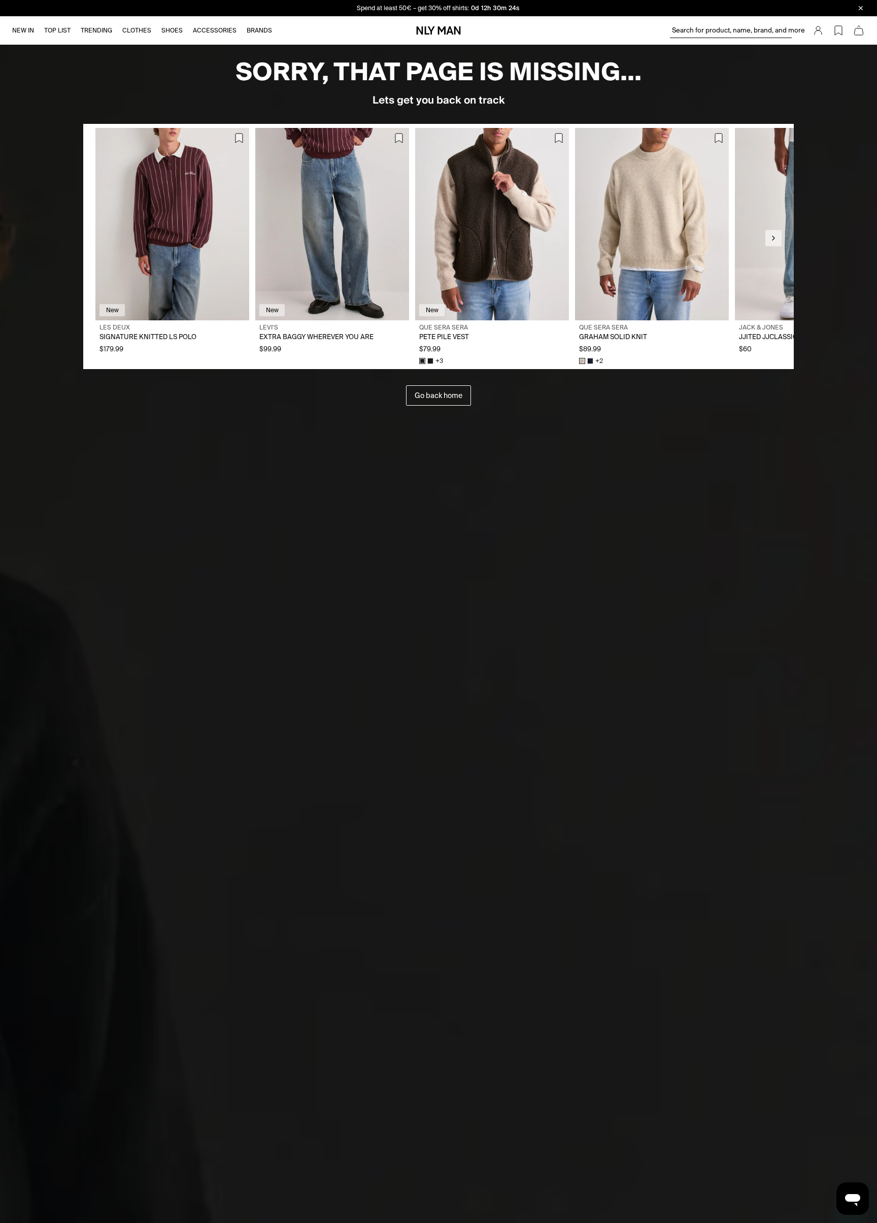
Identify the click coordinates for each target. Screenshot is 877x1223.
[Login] (818, 30)
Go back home (438, 395)
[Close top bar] (861, 8)
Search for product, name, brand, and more (732, 30)
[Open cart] (859, 30)
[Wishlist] (838, 30)
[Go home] (438, 30)
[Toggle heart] (239, 138)
